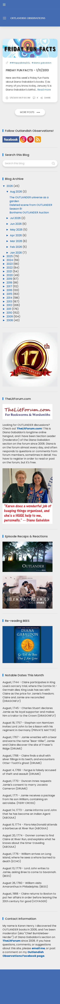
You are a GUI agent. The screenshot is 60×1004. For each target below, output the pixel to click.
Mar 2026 (16, 241)
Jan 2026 (16, 253)
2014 (9, 298)
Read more (44, 89)
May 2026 (16, 230)
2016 (9, 290)
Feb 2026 (16, 247)
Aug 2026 (16, 191)
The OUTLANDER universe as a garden (29, 199)
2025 (10, 256)
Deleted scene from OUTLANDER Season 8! (31, 207)
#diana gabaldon (41, 62)
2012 (9, 305)
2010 (9, 313)
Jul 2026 (15, 218)
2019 (9, 279)
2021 (9, 271)
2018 (9, 282)
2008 (10, 320)
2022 (9, 268)
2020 (10, 275)
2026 (10, 186)
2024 (10, 260)
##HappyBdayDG (20, 62)
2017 (9, 286)
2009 (10, 316)
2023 (9, 264)
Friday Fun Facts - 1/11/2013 (27, 70)
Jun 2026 (16, 224)
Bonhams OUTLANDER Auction (29, 212)
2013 (9, 301)
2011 (9, 309)
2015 (9, 294)
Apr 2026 (16, 235)
